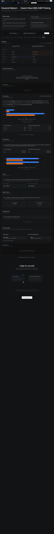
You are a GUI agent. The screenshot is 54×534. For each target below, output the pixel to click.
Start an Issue (32, 134)
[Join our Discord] (35, 1)
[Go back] (1, 33)
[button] (18, 33)
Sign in (50, 1)
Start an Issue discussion (32, 257)
